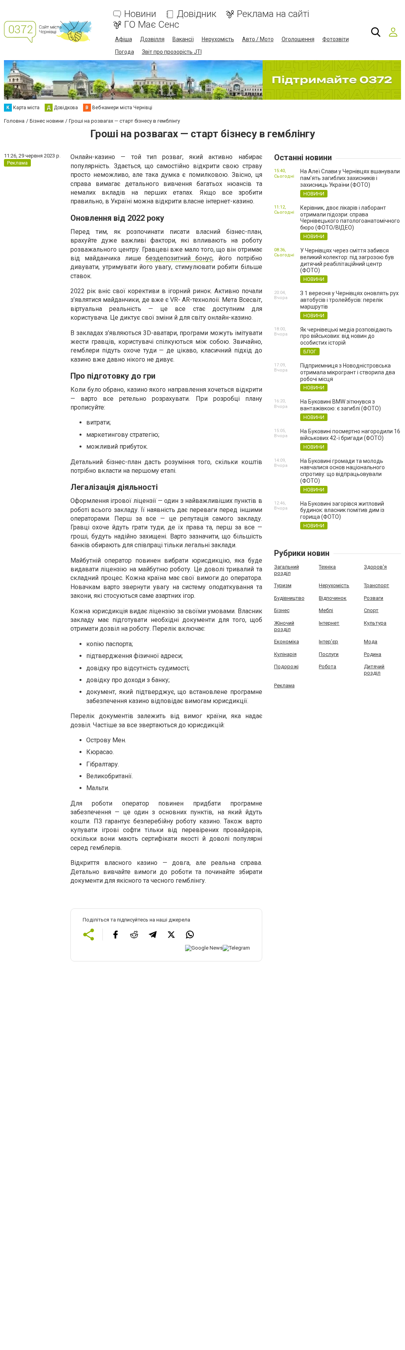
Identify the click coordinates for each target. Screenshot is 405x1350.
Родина (372, 654)
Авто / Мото (258, 39)
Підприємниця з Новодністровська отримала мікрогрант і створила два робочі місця (347, 372)
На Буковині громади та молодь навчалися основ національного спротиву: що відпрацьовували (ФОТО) (342, 471)
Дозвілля (152, 39)
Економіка (286, 642)
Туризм (282, 585)
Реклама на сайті (273, 14)
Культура (375, 623)
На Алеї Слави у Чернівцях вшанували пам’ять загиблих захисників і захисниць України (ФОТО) (350, 178)
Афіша (123, 39)
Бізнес (282, 610)
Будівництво (289, 598)
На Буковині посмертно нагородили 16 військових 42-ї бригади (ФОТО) (350, 434)
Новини (140, 14)
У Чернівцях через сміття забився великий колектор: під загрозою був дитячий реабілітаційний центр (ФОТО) (347, 260)
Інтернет (329, 623)
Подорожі (286, 666)
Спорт (371, 610)
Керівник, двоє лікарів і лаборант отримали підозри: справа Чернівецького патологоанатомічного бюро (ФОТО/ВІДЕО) (350, 218)
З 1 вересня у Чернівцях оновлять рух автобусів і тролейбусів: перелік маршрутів (349, 300)
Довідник (196, 14)
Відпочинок (332, 598)
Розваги (373, 598)
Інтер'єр (328, 642)
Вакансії (183, 39)
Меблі (326, 610)
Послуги (329, 654)
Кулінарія (285, 654)
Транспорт (376, 585)
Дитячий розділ (374, 670)
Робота (327, 666)
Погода (124, 52)
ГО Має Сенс (151, 24)
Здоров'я (375, 567)
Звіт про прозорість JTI (172, 52)
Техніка (327, 567)
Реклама (284, 685)
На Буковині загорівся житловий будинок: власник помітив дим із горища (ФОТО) (342, 510)
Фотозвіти (335, 39)
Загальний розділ (286, 570)
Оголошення (298, 39)
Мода (370, 642)
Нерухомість (218, 39)
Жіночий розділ (284, 626)
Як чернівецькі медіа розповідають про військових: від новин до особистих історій (346, 336)
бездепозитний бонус (179, 258)
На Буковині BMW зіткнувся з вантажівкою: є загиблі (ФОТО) (340, 404)
